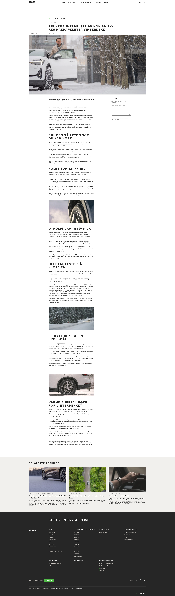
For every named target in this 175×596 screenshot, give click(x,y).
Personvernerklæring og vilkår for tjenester (60, 588)
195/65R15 (76, 534)
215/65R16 (76, 546)
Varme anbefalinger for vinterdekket (120, 119)
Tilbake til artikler (58, 18)
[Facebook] (137, 580)
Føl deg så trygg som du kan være (121, 102)
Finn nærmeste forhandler (55, 563)
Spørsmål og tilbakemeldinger (106, 563)
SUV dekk (51, 542)
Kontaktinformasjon (128, 539)
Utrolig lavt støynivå (119, 108)
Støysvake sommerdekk (119, 496)
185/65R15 (76, 542)
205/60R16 (76, 539)
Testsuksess (52, 549)
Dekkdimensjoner (78, 556)
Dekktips (107, 2)
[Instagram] (140, 580)
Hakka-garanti (72, 2)
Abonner (49, 580)
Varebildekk (52, 544)
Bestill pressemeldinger (104, 565)
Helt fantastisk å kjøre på (121, 112)
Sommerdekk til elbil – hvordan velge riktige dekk (87, 497)
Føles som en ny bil (118, 105)
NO (140, 2)
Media (125, 537)
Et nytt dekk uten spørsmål (121, 115)
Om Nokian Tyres (128, 534)
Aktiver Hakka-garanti (104, 532)
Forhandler (97, 2)
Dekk (63, 2)
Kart (72, 588)
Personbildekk (52, 539)
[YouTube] (144, 580)
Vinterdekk (51, 534)
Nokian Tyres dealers (54, 565)
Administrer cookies (79, 588)
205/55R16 (76, 532)
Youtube (102, 570)
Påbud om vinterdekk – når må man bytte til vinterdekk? (47, 497)
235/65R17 (76, 551)
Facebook (102, 568)
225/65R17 (76, 537)
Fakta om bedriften (85, 2)
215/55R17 (76, 544)
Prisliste (51, 537)
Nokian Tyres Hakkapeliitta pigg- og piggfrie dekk (74, 117)
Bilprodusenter (52, 546)
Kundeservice (78, 560)
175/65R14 (76, 549)
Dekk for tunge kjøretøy (56, 551)
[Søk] (144, 2)
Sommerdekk (52, 532)
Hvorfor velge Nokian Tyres (130, 532)
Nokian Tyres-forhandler (66, 444)
